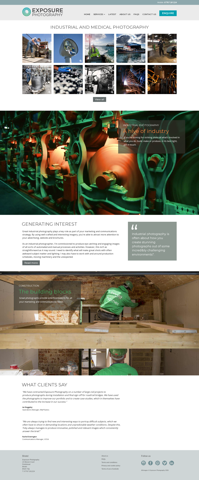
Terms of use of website (110, 469)
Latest (112, 14)
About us (125, 14)
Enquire (168, 13)
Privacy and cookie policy (111, 466)
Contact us (149, 14)
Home (87, 14)
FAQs (136, 14)
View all (99, 99)
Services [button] (98, 14)
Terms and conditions (109, 462)
